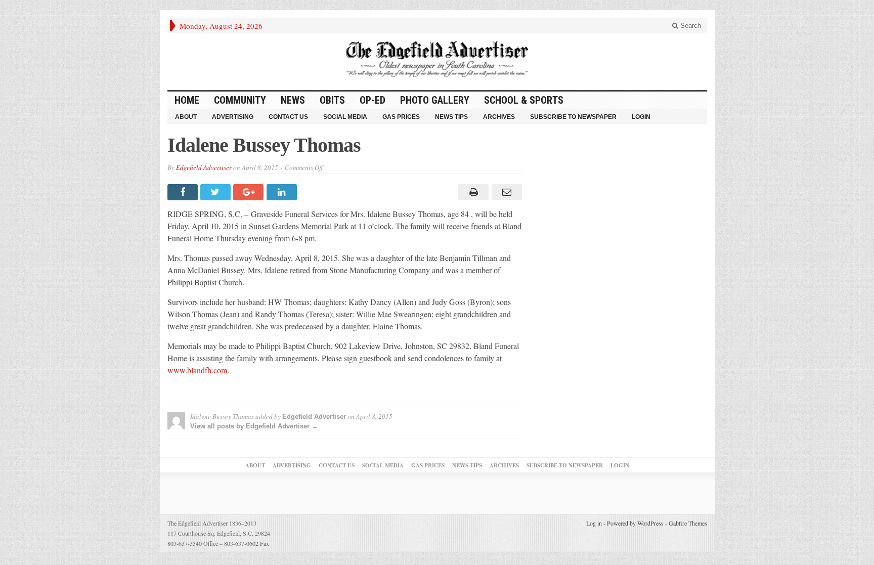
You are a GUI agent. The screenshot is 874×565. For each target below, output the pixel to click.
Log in (594, 523)
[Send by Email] (505, 192)
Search (689, 25)
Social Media (345, 116)
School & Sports (523, 100)
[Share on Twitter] (216, 192)
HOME (186, 100)
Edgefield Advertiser (204, 167)
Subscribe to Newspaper (573, 116)
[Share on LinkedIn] (283, 192)
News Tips (451, 116)
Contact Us (288, 116)
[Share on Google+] (249, 192)
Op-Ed (372, 100)
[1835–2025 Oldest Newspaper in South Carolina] (437, 59)
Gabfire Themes (688, 523)
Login (641, 116)
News (293, 100)
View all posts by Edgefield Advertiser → (254, 426)
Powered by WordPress (635, 523)
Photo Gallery (434, 100)
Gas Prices (401, 116)
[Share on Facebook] (183, 192)
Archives (499, 116)
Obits (332, 100)
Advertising (232, 116)
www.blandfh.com (197, 370)
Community (240, 100)
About (186, 116)
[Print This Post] (472, 192)
